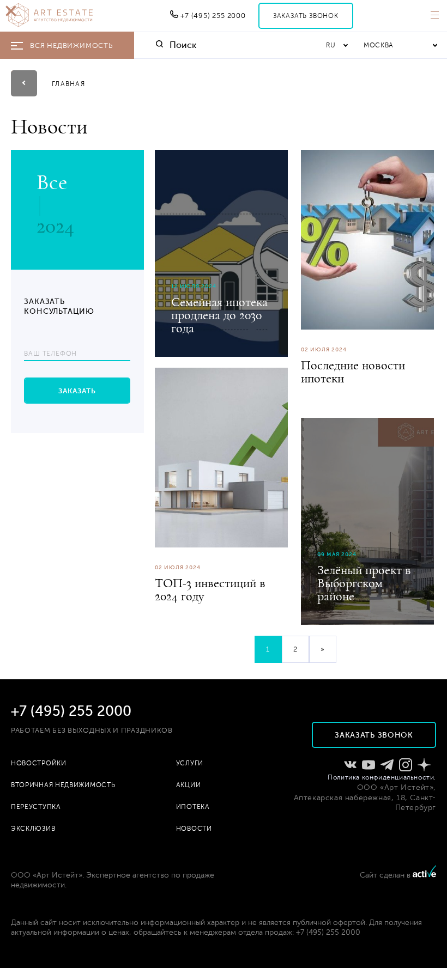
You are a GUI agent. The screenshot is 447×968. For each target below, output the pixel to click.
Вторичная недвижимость (63, 785)
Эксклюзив (33, 828)
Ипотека (193, 807)
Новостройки (39, 763)
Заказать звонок (306, 16)
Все (52, 182)
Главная (68, 84)
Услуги (189, 763)
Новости (194, 828)
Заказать (77, 391)
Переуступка (36, 807)
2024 (55, 225)
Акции (188, 785)
